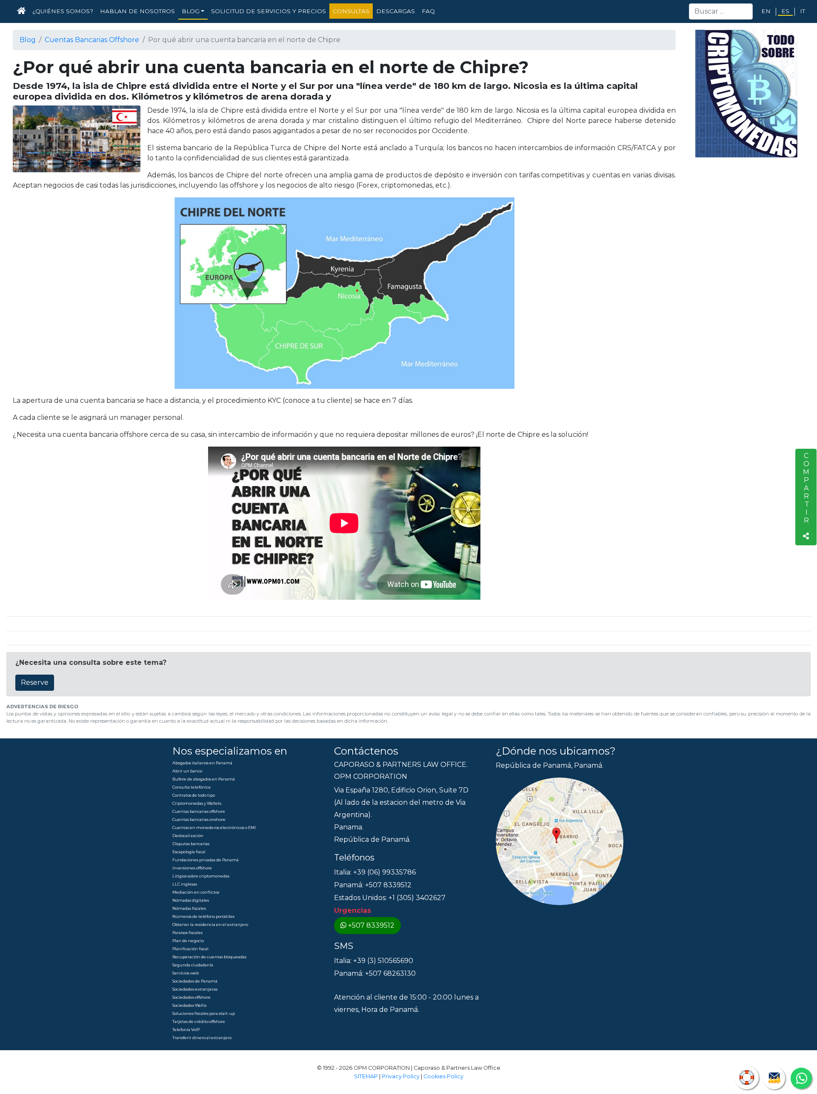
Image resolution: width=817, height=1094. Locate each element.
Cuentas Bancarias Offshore (92, 40)
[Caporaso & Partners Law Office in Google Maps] (559, 841)
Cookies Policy (443, 1076)
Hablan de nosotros (137, 11)
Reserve (35, 682)
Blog (28, 40)
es (785, 11)
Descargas (395, 11)
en (766, 11)
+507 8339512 (371, 925)
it (802, 11)
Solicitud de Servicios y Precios (268, 11)
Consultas (351, 11)
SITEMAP (366, 1076)
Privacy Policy (401, 1076)
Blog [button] (191, 11)
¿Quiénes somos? (62, 11)
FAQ (428, 11)
